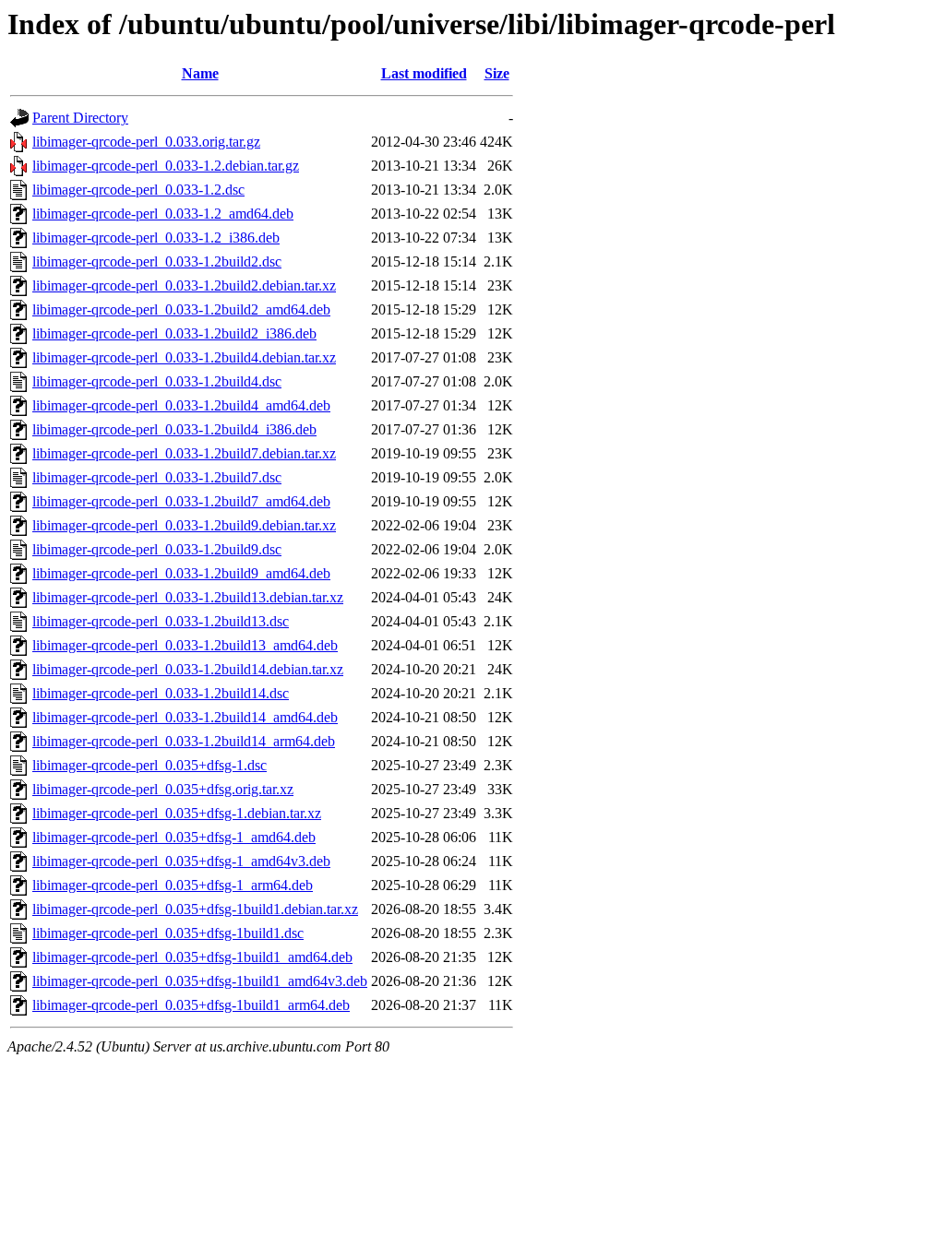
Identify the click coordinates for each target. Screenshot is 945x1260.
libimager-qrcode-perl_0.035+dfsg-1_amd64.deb (174, 837)
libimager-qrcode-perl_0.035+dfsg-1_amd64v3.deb (181, 861)
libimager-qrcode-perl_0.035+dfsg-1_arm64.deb (172, 885)
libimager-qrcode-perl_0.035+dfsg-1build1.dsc (168, 933)
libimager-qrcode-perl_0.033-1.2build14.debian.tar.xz (187, 669)
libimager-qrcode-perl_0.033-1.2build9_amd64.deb (181, 573)
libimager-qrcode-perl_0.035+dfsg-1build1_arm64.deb (191, 1005)
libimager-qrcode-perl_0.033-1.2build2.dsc (156, 261)
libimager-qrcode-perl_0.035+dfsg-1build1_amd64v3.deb (199, 981)
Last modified (424, 73)
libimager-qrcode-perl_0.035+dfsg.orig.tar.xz (162, 789)
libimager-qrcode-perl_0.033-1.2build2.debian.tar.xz (184, 285)
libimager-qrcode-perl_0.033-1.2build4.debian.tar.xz (184, 357)
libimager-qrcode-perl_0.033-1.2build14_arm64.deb (183, 741)
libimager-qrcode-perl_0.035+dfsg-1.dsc (149, 765)
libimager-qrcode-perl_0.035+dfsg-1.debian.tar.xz (176, 813)
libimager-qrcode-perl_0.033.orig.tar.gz (146, 141)
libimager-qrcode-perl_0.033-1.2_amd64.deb (162, 213)
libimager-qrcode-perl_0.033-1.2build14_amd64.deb (185, 717)
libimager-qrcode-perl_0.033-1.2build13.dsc (160, 621)
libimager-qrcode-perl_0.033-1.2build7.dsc (156, 477)
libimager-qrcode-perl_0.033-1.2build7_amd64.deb (181, 501)
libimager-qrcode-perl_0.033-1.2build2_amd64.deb (181, 309)
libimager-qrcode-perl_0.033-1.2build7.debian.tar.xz (184, 453)
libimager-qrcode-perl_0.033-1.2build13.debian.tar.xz (187, 597)
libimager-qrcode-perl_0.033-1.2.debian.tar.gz (165, 165)
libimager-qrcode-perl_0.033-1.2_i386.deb (156, 237)
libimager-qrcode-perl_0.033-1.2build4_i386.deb (174, 429)
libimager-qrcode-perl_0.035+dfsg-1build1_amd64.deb (192, 957)
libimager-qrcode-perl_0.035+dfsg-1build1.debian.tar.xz (195, 909)
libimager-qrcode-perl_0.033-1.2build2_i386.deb (174, 333)
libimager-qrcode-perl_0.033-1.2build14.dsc (160, 693)
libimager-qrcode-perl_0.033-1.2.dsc (138, 189)
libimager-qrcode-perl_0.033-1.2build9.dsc (156, 549)
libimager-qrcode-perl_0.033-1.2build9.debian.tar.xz (184, 525)
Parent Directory (80, 117)
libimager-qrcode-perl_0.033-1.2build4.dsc (156, 381)
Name (200, 73)
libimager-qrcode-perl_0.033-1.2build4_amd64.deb (181, 405)
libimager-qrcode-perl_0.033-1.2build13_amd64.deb (185, 645)
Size (496, 73)
